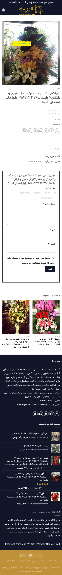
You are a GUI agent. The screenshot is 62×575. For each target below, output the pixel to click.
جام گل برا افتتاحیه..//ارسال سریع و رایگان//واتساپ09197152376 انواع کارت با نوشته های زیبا (15, 343)
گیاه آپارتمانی (24, 560)
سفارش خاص (12, 560)
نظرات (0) (56, 148)
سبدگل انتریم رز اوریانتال (42, 124)
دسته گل (52, 560)
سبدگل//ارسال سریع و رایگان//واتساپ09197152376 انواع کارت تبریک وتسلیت (47, 342)
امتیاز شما (50, 188)
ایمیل (51, 244)
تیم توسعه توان (28, 571)
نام (52, 230)
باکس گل (42, 560)
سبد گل (56, 88)
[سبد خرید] (3, 10)
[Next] (2, 327)
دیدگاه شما (49, 204)
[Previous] (59, 327)
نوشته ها (35, 562)
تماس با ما (26, 562)
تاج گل (34, 560)
